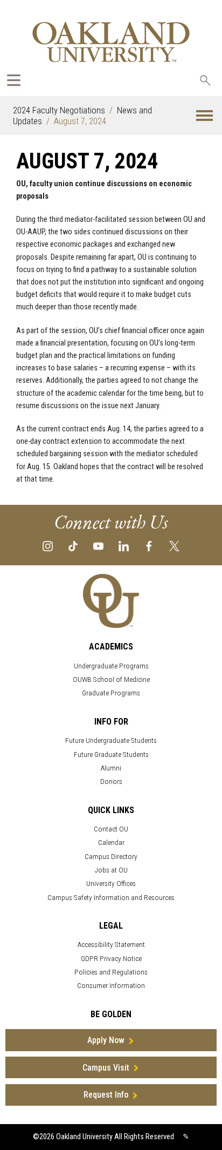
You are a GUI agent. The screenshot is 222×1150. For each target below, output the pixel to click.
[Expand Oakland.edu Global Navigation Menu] (13, 80)
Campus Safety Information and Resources (111, 898)
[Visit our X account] (174, 545)
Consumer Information (111, 986)
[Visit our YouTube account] (98, 545)
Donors (111, 781)
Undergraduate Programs (111, 666)
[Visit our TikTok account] (73, 545)
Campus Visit (105, 1068)
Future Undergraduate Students (111, 740)
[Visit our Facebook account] (149, 545)
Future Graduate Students (111, 754)
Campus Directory (111, 857)
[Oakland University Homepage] (111, 42)
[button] (204, 115)
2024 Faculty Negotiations (59, 110)
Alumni (111, 768)
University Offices (111, 884)
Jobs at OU (111, 870)
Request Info (106, 1095)
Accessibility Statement (111, 945)
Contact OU (111, 829)
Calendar (111, 842)
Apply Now (105, 1040)
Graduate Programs (111, 693)
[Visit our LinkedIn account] (124, 545)
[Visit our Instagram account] (48, 545)
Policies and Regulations (111, 972)
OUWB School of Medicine (111, 679)
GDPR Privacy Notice (111, 959)
